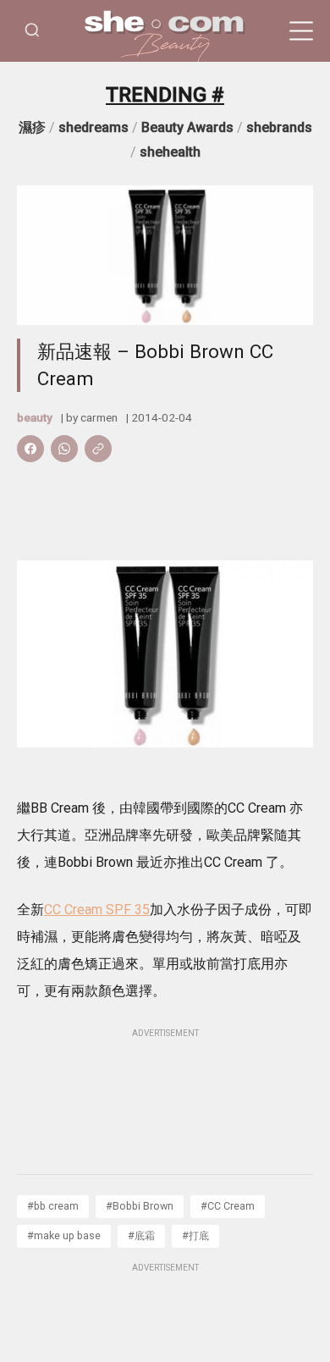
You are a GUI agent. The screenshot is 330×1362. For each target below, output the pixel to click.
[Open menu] (301, 31)
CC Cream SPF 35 (97, 910)
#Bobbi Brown (139, 1205)
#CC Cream (228, 1205)
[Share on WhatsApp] (64, 448)
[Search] (32, 30)
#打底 (195, 1235)
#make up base (64, 1235)
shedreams (93, 127)
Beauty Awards (187, 127)
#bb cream (53, 1205)
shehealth (170, 152)
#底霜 (141, 1235)
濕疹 (32, 127)
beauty (34, 417)
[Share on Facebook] (30, 448)
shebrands (279, 127)
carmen (99, 417)
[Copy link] (98, 448)
